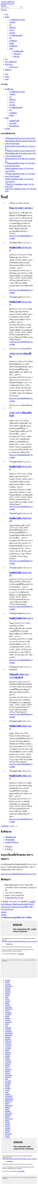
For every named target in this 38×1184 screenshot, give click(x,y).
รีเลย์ (11, 49)
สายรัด (7, 129)
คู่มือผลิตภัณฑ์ (10, 837)
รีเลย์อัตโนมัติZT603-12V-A (21, 618)
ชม (10, 38)
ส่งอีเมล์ (4, 912)
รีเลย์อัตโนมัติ (18, 51)
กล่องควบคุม (5, 907)
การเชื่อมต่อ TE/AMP (17, 20)
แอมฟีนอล (13, 41)
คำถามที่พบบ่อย (11, 62)
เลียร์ (31, 907)
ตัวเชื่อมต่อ (13, 46)
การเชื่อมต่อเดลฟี (15, 35)
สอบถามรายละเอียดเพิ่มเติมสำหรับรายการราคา (18, 874)
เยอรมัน (12, 33)
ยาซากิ (11, 30)
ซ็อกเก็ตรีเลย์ (14, 126)
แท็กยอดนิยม (10, 840)
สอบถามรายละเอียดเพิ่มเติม (19, 236)
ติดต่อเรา (8, 70)
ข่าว (6, 59)
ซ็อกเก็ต (16, 56)
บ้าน (6, 14)
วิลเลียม (4, 915)
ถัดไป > (7, 826)
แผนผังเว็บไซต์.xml (12, 842)
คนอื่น (11, 43)
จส (10, 25)
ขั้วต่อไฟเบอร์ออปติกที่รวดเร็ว (23, 904)
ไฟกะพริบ (17, 54)
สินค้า (7, 17)
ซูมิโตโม (12, 27)
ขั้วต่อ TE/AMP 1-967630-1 (21, 208)
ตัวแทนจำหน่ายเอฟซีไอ (19, 907)
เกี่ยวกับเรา (9, 64)
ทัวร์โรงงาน (13, 67)
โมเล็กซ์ (12, 22)
